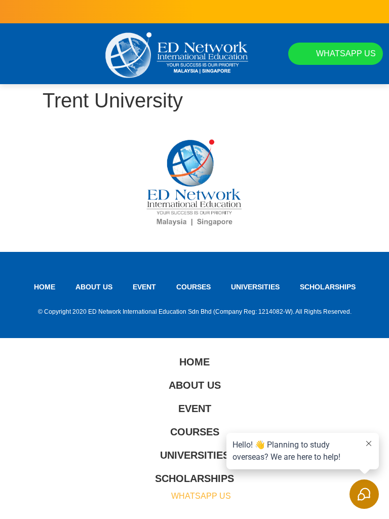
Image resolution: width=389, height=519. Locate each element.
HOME (44, 287)
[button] (15, 53)
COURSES (193, 287)
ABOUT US (93, 287)
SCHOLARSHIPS (328, 287)
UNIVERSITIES (255, 287)
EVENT (144, 287)
